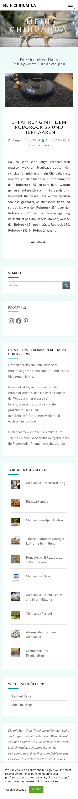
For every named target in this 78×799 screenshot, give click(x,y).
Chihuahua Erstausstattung (45, 483)
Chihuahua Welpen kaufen (44, 520)
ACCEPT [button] (36, 789)
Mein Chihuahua (19, 5)
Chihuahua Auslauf (39, 613)
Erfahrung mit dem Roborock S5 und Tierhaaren (39, 127)
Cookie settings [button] (16, 789)
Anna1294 (53, 140)
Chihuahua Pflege (38, 576)
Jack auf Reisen (22, 696)
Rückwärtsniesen (38, 501)
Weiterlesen (40, 242)
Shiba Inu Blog (21, 705)
